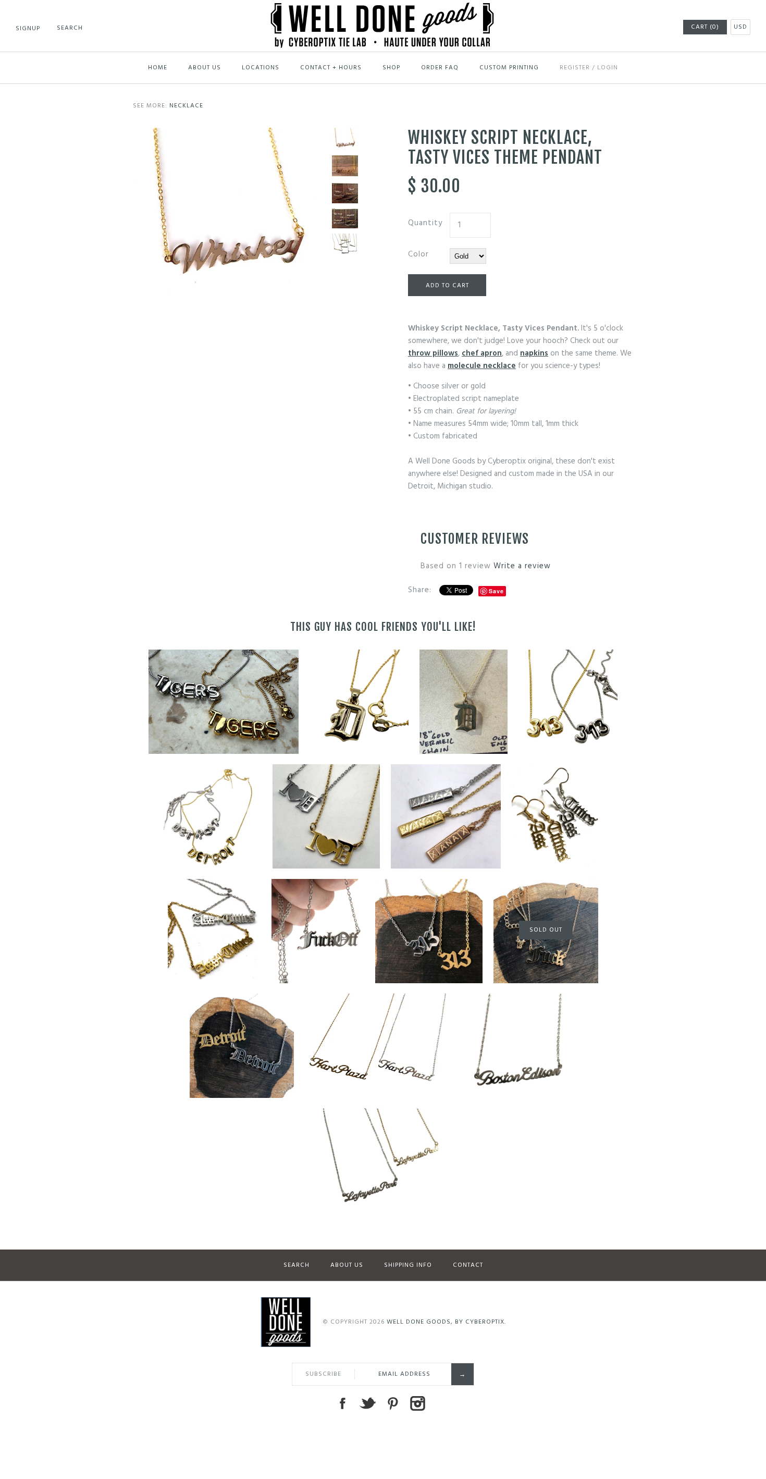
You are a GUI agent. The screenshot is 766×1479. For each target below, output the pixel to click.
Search (296, 1265)
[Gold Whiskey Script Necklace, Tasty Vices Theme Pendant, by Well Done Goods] (230, 134)
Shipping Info (408, 1265)
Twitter (367, 1403)
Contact (468, 1265)
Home (157, 68)
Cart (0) (705, 27)
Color (418, 254)
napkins (534, 353)
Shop (391, 68)
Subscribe (323, 1374)
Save (496, 591)
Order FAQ (440, 68)
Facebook (342, 1403)
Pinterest (392, 1403)
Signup (28, 28)
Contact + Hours (331, 68)
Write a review (522, 566)
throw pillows (433, 353)
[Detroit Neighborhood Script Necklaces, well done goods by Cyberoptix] (345, 244)
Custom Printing (509, 68)
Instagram (417, 1403)
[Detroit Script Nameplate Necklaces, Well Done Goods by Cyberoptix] (345, 218)
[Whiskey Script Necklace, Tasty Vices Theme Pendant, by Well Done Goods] (345, 165)
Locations (260, 68)
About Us (204, 68)
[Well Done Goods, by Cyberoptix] (383, 9)
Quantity (425, 223)
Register (575, 68)
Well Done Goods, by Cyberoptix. (446, 1322)
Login (607, 68)
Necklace (186, 106)
